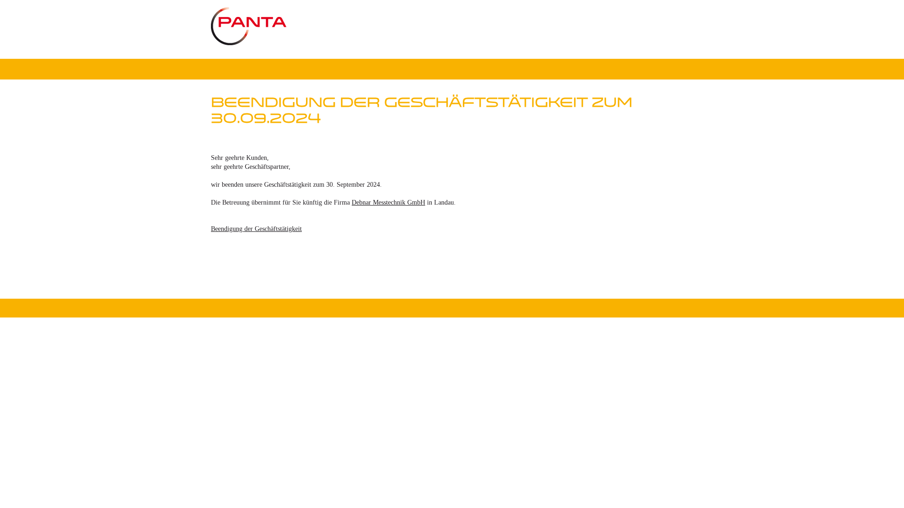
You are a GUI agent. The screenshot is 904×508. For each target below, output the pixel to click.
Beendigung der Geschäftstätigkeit (256, 228)
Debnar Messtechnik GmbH (388, 202)
